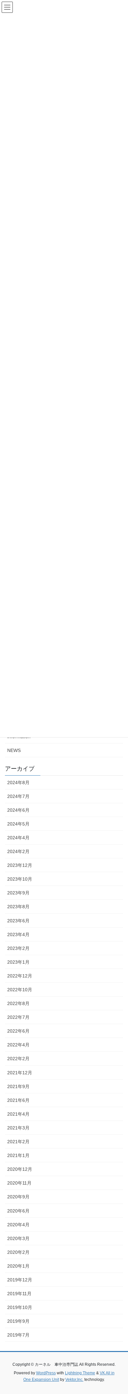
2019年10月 (19, 1307)
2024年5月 (18, 823)
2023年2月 (18, 948)
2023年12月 (19, 865)
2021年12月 (19, 1072)
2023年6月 (18, 920)
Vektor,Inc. (74, 1379)
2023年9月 (18, 892)
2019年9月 (18, 1321)
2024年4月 (18, 837)
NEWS (14, 750)
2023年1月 (18, 962)
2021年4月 (18, 1114)
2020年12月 (19, 1169)
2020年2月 (18, 1252)
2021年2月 (18, 1141)
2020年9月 (18, 1196)
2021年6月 (18, 1100)
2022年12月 (19, 975)
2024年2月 (18, 851)
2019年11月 (19, 1293)
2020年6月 (18, 1210)
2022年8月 (18, 1003)
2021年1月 (18, 1155)
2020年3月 (18, 1238)
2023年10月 (19, 879)
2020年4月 (18, 1224)
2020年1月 (18, 1266)
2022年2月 (18, 1058)
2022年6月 (18, 1031)
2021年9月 (18, 1086)
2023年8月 (18, 906)
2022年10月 (19, 989)
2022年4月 (18, 1044)
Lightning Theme (80, 1373)
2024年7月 (18, 796)
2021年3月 (18, 1127)
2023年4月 (18, 934)
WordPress (46, 1373)
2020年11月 (19, 1183)
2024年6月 (18, 810)
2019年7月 (18, 1335)
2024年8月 (18, 782)
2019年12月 (19, 1279)
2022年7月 (18, 1017)
